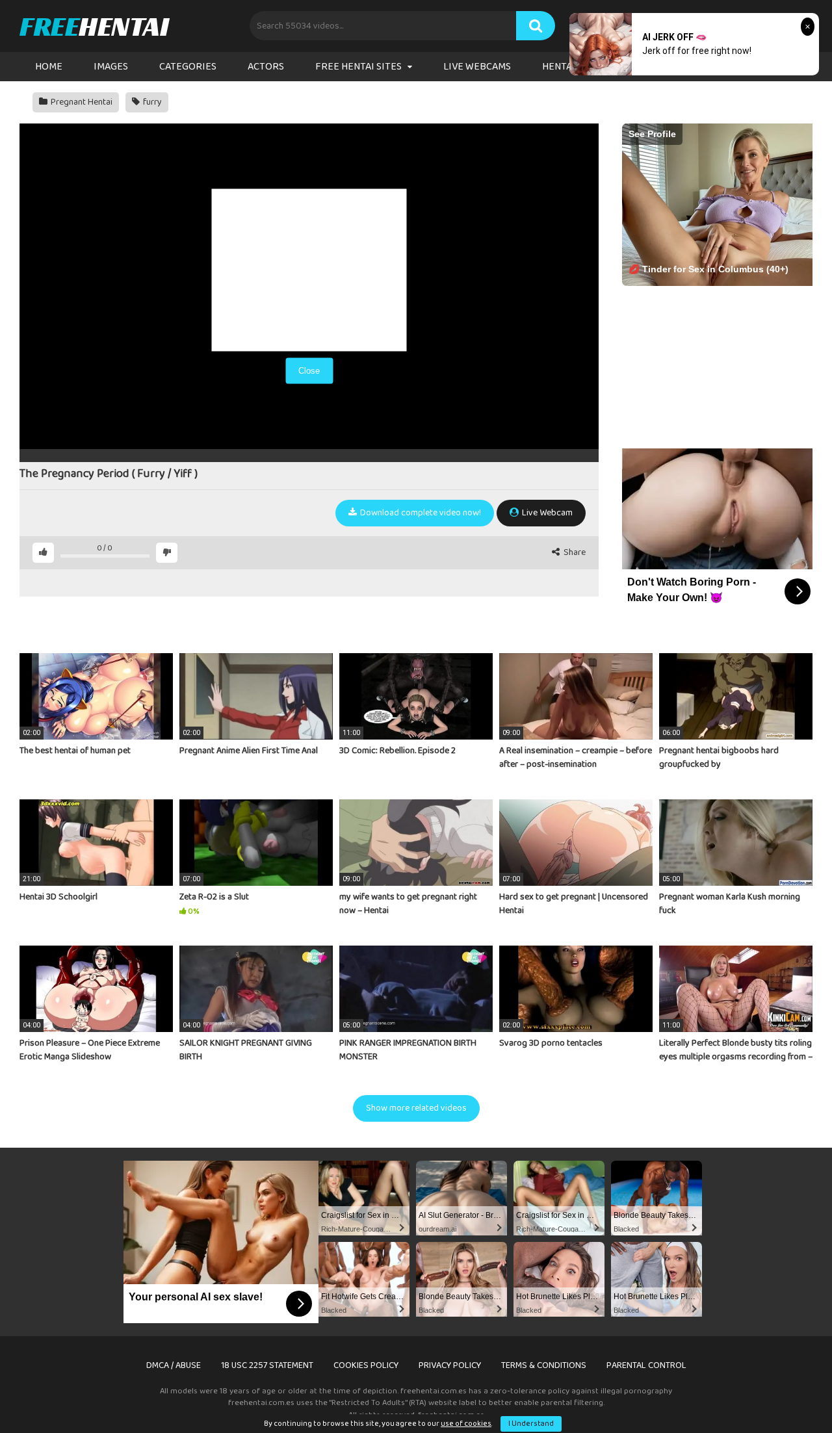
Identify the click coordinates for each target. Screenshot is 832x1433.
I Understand (531, 1423)
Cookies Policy (365, 1365)
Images (111, 66)
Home (48, 66)
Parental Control (646, 1365)
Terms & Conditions (543, 1365)
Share (574, 553)
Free (94, 26)
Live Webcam (546, 513)
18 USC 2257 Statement (267, 1365)
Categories (187, 66)
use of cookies (466, 1423)
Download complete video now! (419, 513)
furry (151, 102)
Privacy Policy (450, 1365)
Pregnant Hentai (80, 102)
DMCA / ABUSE (173, 1365)
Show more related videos (416, 1108)
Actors (266, 66)
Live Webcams (477, 66)
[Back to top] (788, 1393)
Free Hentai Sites (358, 66)
